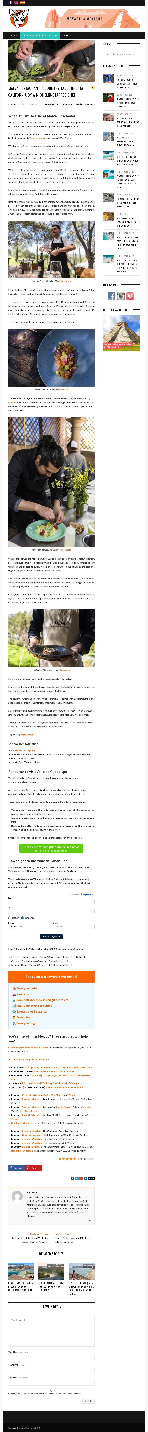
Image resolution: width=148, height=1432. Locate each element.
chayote (12, 402)
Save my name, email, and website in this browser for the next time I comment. (45, 1394)
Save (100, 1178)
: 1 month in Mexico (26, 1115)
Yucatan (72, 1095)
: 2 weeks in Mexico (26, 1099)
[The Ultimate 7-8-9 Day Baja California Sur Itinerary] (51, 1271)
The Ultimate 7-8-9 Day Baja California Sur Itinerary (50, 1286)
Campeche (86, 1107)
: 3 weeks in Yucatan (26, 1142)
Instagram (29, 750)
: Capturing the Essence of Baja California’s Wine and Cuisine (51, 1067)
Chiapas (60, 1095)
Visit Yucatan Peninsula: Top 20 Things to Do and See (127, 141)
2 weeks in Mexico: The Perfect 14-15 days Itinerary (128, 103)
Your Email (17, 1365)
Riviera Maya (30, 1111)
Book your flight (27, 1023)
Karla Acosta (65, 281)
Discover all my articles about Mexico (28, 1047)
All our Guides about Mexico (40, 35)
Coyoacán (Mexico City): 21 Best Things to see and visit (127, 83)
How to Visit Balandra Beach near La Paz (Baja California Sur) (21, 1286)
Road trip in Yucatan (22, 1150)
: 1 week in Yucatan (26, 1130)
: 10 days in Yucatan (26, 1134)
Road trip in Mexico (21, 1123)
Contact (68, 35)
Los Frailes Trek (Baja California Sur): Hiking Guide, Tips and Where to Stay (81, 1288)
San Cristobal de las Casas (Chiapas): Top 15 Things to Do (128, 222)
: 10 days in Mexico (26, 1095)
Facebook (16, 750)
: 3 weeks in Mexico (26, 1107)
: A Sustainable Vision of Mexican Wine (42, 1071)
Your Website (19, 1377)
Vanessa (14, 104)
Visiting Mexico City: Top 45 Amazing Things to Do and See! (128, 122)
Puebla (59, 1107)
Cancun (15, 1119)
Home (14, 35)
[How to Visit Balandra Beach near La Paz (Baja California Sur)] (21, 1271)
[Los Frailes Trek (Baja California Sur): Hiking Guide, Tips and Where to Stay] (82, 1271)
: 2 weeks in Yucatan (26, 1138)
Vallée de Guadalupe (85, 104)
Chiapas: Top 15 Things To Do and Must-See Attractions (128, 202)
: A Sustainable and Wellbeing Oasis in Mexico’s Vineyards (46, 1083)
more (91, 1178)
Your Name (18, 1352)
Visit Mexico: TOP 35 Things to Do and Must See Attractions (128, 160)
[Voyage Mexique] (20, 17)
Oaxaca (68, 1107)
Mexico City (49, 1095)
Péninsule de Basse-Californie (59, 104)
